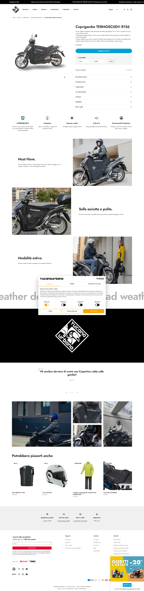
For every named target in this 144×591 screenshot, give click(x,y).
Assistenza (68, 540)
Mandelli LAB (97, 542)
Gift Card (96, 545)
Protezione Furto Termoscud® (72, 548)
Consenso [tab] (49, 284)
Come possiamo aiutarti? (64, 521)
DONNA (43, 9)
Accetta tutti (93, 311)
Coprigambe (26, 17)
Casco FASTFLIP (47, 493)
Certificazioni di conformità (120, 551)
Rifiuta (50, 311)
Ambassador (97, 551)
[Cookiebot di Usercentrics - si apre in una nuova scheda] (97, 279)
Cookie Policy (116, 542)
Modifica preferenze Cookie (120, 545)
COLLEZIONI (54, 9)
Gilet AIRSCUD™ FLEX (18, 493)
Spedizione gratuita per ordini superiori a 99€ (70, 2)
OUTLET (76, 9)
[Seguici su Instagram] (23, 569)
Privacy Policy (33, 554)
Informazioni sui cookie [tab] (94, 283)
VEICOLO (25, 9)
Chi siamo (96, 540)
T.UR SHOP (66, 9)
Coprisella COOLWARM (110, 493)
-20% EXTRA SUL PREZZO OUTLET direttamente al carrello (27, 2)
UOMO (35, 9)
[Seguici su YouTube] (27, 569)
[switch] (63, 305)
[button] (118, 9)
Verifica (111, 61)
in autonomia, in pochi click (80, 521)
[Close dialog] (142, 558)
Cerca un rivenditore (81, 70)
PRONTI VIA (127, 585)
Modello (96, 61)
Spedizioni (67, 542)
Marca (80, 61)
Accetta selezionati (72, 311)
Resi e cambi (68, 545)
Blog (95, 548)
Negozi (111, 9)
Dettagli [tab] (72, 283)
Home (13, 17)
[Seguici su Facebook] (19, 569)
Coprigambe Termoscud (36, 17)
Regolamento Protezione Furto (121, 554)
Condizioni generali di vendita (120, 548)
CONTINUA (32, 548)
